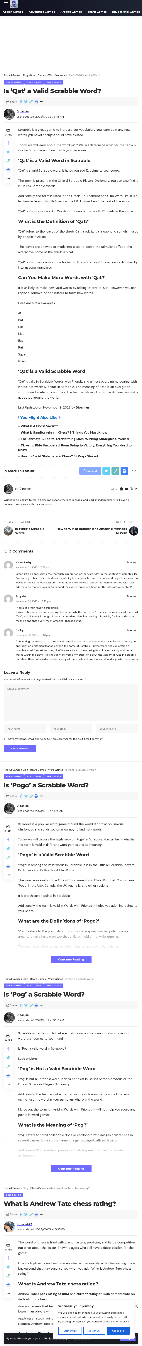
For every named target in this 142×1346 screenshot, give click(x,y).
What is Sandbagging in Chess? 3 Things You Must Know (64, 432)
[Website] (121, 489)
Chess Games (13, 1195)
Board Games (14, 82)
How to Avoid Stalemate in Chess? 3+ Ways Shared (59, 456)
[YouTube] (126, 489)
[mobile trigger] (7, 4)
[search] (135, 4)
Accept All (118, 1330)
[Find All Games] (14, 4)
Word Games (34, 82)
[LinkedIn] (136, 489)
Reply (133, 562)
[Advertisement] (71, 43)
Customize (70, 1330)
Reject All (94, 1330)
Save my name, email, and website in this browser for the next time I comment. (56, 738)
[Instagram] (131, 489)
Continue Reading (71, 959)
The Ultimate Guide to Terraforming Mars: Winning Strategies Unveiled (75, 439)
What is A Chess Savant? (39, 426)
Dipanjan (23, 111)
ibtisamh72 (24, 1224)
